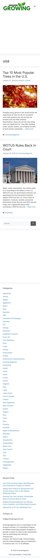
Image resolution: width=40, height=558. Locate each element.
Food (5, 343)
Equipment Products (10, 334)
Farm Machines (8, 340)
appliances (7, 303)
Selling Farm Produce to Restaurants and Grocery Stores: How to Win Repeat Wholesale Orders (18, 491)
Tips (4, 455)
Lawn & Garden (8, 396)
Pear (4, 415)
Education (9, 213)
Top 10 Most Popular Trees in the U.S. (18, 74)
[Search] (33, 223)
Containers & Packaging (12, 318)
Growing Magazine (12, 135)
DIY (4, 325)
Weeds (5, 468)
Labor (5, 390)
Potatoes (6, 427)
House (5, 378)
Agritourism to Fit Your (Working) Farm (17, 507)
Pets (4, 421)
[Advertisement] (20, 33)
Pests (5, 418)
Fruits (5, 346)
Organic (6, 412)
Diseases (6, 321)
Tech (4, 452)
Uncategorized (8, 462)
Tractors (6, 459)
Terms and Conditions (15, 554)
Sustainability (8, 443)
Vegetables (7, 465)
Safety (5, 437)
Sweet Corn (7, 446)
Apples (5, 300)
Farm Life (6, 337)
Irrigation (6, 384)
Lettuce (5, 399)
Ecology (6, 328)
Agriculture (7, 293)
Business (6, 312)
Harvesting (7, 365)
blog (4, 309)
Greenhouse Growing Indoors (14, 359)
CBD (4, 315)
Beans (5, 306)
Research (6, 434)
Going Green (7, 353)
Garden (5, 349)
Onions (5, 409)
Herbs (5, 371)
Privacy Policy (27, 554)
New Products (8, 406)
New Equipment (9, 402)
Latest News (7, 393)
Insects (5, 381)
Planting (6, 424)
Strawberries (7, 440)
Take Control (7, 449)
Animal (5, 296)
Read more (29, 129)
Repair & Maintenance (11, 431)
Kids (4, 387)
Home (5, 374)
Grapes (5, 356)
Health (5, 368)
